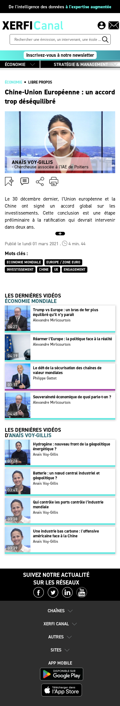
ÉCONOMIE (15, 65)
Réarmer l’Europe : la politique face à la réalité (72, 338)
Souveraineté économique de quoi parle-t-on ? (72, 396)
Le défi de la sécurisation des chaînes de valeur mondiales (67, 370)
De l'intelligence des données (60, 7)
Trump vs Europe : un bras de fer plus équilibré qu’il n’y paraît (65, 312)
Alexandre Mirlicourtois (52, 320)
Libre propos (40, 82)
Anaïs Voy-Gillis (45, 454)
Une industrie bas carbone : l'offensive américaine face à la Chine (66, 533)
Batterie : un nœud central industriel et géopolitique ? (66, 475)
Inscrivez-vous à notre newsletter (60, 55)
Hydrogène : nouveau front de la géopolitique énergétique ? (71, 446)
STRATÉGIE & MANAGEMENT (81, 65)
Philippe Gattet (45, 378)
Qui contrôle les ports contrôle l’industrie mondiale (68, 504)
